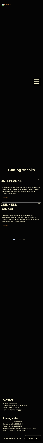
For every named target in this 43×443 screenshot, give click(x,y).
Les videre (5, 197)
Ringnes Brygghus (15, 438)
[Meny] (37, 82)
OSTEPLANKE (11, 181)
